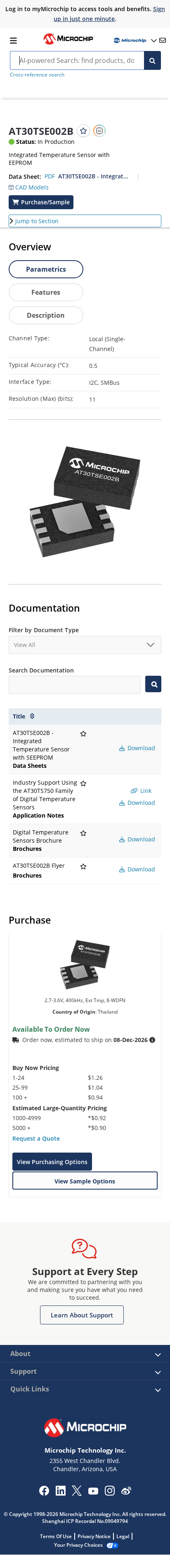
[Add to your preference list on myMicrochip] (83, 131)
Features (45, 292)
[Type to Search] (153, 684)
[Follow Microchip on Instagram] (109, 1493)
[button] (29, 185)
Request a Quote (36, 1138)
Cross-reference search (37, 74)
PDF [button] (50, 176)
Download (140, 748)
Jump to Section (37, 221)
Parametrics (46, 269)
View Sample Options (84, 1181)
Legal (122, 1536)
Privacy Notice (94, 1536)
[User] (134, 40)
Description (46, 315)
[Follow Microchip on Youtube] (93, 1492)
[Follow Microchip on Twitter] (77, 1493)
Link (145, 791)
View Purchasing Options (52, 1162)
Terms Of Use (56, 1536)
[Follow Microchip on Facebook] (44, 1493)
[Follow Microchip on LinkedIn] (60, 1493)
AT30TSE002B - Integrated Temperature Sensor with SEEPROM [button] (94, 176)
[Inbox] (162, 40)
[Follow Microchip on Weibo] (126, 1492)
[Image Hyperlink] (68, 43)
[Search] (152, 60)
